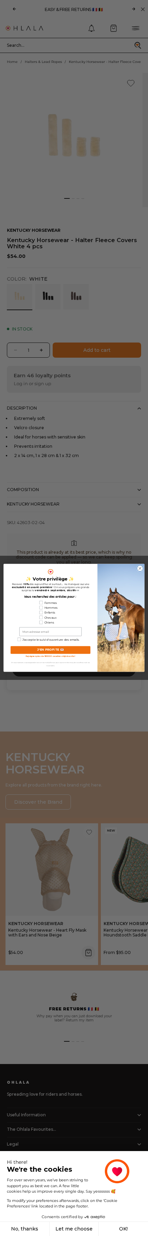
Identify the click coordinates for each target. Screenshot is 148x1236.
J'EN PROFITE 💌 (50, 650)
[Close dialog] (140, 568)
